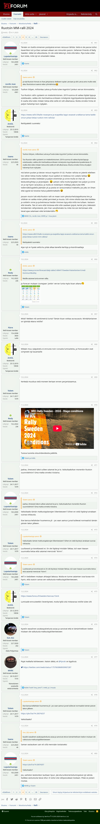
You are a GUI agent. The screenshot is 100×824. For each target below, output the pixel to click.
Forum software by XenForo (50, 816)
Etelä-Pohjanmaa (12, 651)
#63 (95, 110)
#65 (95, 223)
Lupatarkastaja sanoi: (31, 536)
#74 (95, 558)
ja (29, 458)
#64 (95, 143)
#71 (95, 465)
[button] (36, 14)
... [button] (32, 37)
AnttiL (5, 32)
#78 (95, 695)
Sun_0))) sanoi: (28, 732)
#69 (95, 377)
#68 (95, 344)
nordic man (10, 84)
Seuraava (43, 37)
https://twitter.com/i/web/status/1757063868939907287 (47, 667)
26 (36, 37)
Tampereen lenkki (11, 137)
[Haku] (96, 14)
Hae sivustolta (18, 19)
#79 (95, 726)
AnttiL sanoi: (27, 230)
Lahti (16, 338)
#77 (95, 657)
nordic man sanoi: (29, 149)
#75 (95, 591)
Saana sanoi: (27, 77)
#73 (95, 530)
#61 (95, 43)
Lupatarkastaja (10, 56)
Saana (10, 156)
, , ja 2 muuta (40, 688)
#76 (95, 624)
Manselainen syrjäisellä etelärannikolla (12, 686)
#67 (95, 314)
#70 (95, 405)
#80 (95, 753)
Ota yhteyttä (50, 811)
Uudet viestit (6, 19)
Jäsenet (42, 14)
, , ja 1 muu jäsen (40, 216)
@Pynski (62, 661)
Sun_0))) (10, 638)
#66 (95, 259)
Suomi (6, 811)
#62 (95, 70)
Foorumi (17, 14)
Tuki (85, 811)
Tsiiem (10, 390)
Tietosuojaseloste (75, 811)
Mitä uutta (29, 14)
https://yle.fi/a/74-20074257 (33, 713)
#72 (95, 493)
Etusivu (6, 14)
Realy (10, 273)
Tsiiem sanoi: (27, 499)
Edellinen (6, 37)
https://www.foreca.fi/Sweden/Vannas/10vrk (40, 596)
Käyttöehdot (61, 811)
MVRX (10, 670)
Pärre (10, 327)
